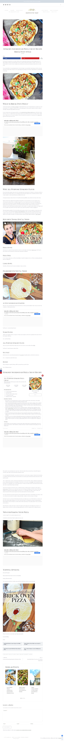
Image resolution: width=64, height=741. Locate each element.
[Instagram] (6, 5)
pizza (18, 654)
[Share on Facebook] (1, 371)
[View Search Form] (60, 4)
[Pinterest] (10, 5)
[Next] (39, 683)
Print (35, 394)
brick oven (10, 654)
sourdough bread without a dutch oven (28, 112)
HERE (39, 1)
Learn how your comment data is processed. (23, 730)
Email (18, 723)
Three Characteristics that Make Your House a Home (34, 690)
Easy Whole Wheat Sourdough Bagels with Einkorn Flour (10, 690)
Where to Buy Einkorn (16, 737)
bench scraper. (10, 408)
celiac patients (38, 214)
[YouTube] (8, 5)
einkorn (14, 654)
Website (32, 723)
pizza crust (21, 654)
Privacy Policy (16, 738)
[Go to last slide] (6, 683)
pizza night (25, 654)
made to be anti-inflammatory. (20, 211)
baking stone (34, 250)
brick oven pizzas (15, 106)
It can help (22, 354)
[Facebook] (4, 5)
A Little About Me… (44, 10)
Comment (5, 710)
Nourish (22, 53)
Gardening (12, 10)
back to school (5, 654)
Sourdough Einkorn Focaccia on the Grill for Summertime (35, 659)
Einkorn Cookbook (24, 737)
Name (4, 723)
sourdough (30, 654)
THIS (35, 207)
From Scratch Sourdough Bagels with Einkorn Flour (12, 658)
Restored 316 (61, 738)
